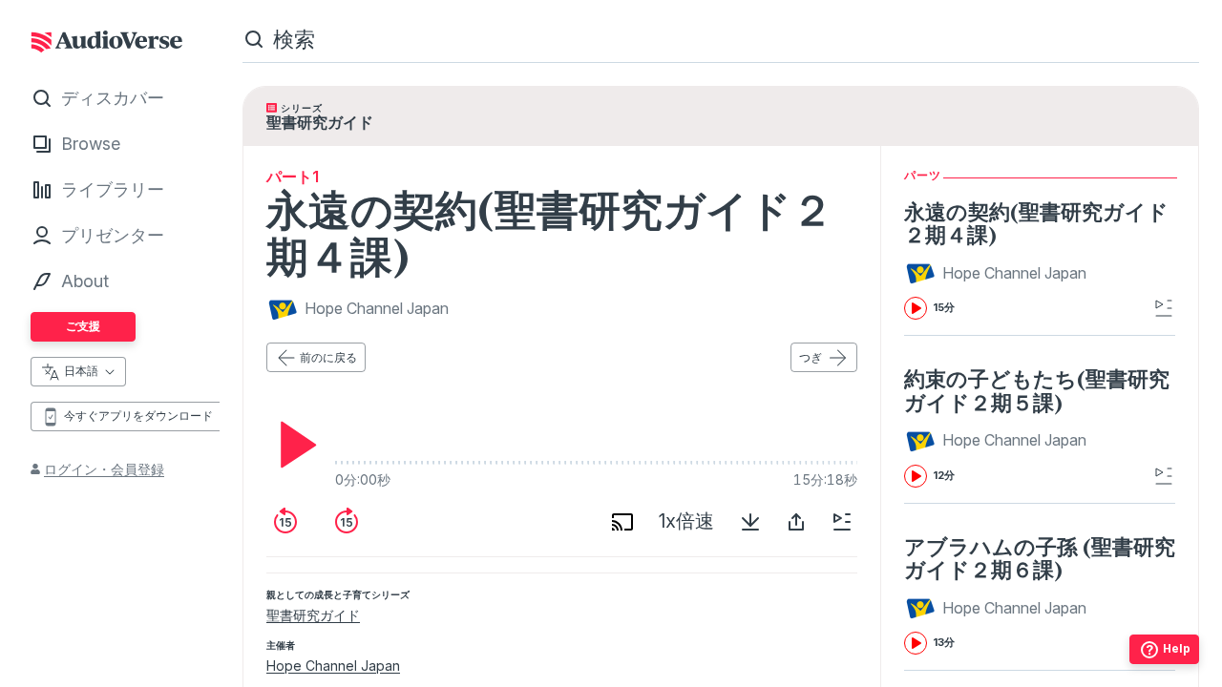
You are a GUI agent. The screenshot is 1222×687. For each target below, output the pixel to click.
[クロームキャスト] (622, 522)
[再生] (293, 444)
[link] (1039, 259)
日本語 (81, 371)
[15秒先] (346, 522)
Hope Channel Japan (333, 665)
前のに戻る (328, 357)
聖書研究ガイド (313, 615)
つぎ (810, 357)
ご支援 (83, 326)
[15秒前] (285, 522)
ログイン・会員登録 (104, 469)
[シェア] (796, 522)
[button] (998, 273)
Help (1176, 648)
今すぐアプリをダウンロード (138, 415)
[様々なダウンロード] (750, 522)
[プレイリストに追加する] (842, 522)
